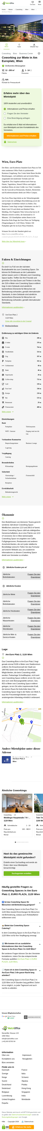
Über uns (5, 1055)
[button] (9, 759)
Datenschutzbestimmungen (21, 1115)
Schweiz (25, 1077)
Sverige (5, 1074)
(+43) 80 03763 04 (8, 1041)
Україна (25, 1081)
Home (4, 9)
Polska (24, 1085)
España (5, 1103)
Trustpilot (5, 151)
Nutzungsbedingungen (10, 1117)
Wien (26, 9)
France (24, 1070)
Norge (4, 1077)
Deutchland (6, 1085)
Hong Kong (26, 1088)
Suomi (4, 1081)
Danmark (5, 1070)
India (24, 1096)
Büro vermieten (8, 1062)
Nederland (6, 1088)
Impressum (26, 1055)
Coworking (19, 9)
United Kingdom (8, 1099)
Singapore (26, 1092)
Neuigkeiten (27, 1059)
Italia (23, 1074)
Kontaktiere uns (8, 1059)
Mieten (10, 9)
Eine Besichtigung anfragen (18, 118)
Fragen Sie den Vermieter (17, 114)
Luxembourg (7, 1096)
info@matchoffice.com (10, 1039)
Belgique (5, 1092)
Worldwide (26, 1099)
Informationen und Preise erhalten (21, 109)
